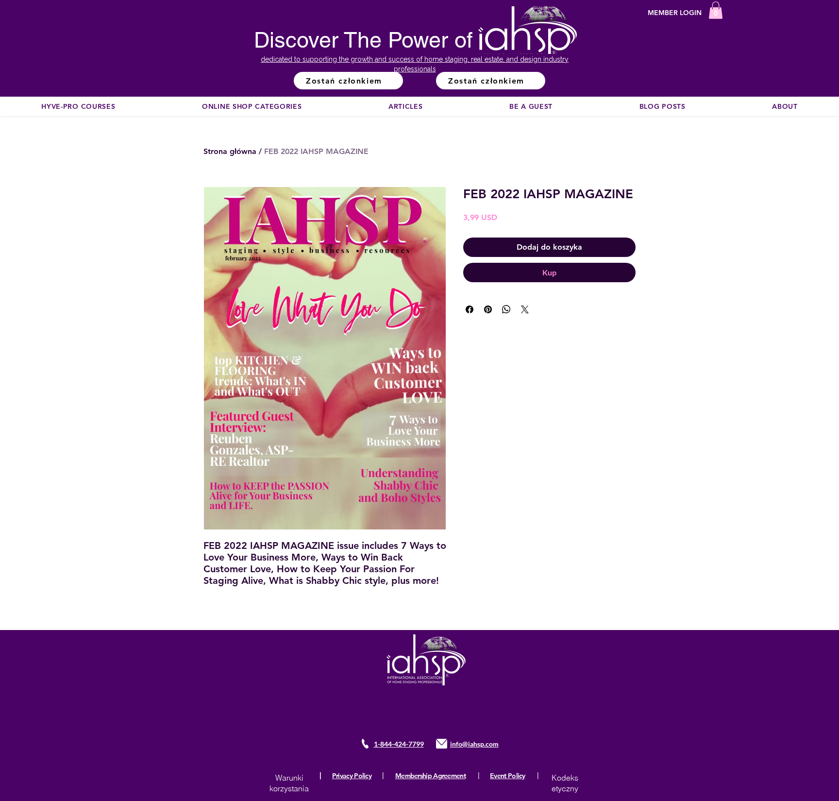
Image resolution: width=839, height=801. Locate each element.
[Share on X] (525, 309)
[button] (715, 10)
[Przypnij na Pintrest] (488, 309)
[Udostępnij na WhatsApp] (506, 309)
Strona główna (229, 151)
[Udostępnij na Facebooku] (469, 309)
